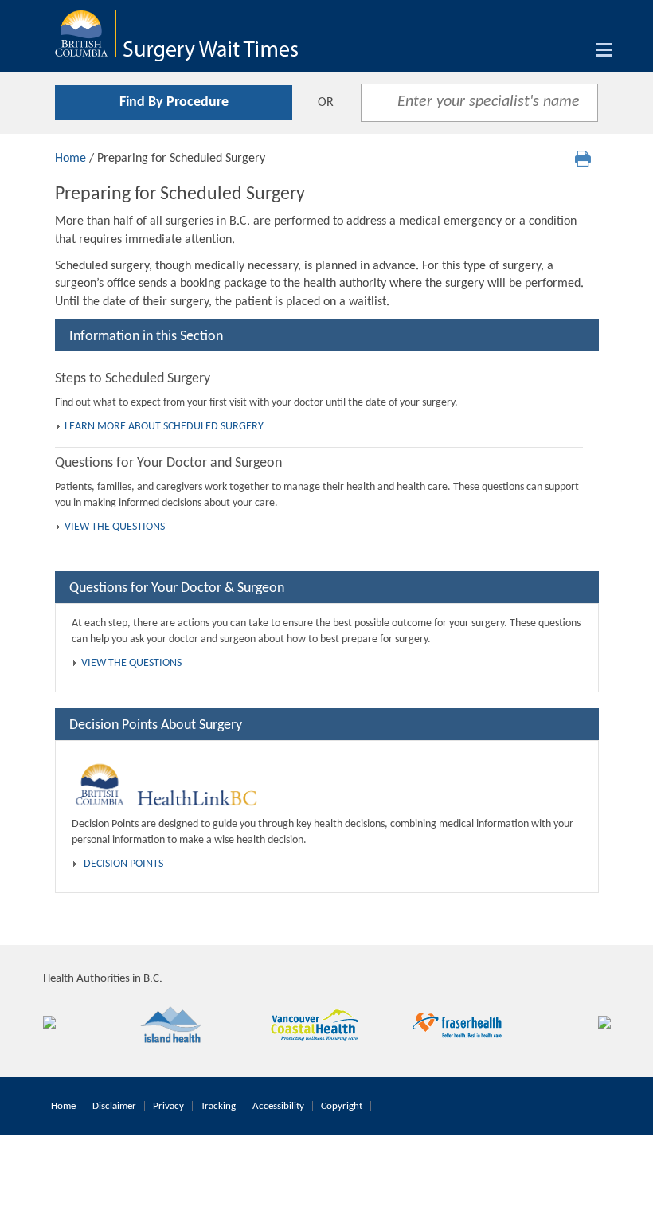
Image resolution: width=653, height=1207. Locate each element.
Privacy (168, 1106)
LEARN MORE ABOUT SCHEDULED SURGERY (164, 427)
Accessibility (278, 1106)
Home (70, 158)
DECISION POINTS (123, 864)
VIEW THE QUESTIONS (115, 527)
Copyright (341, 1106)
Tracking (218, 1106)
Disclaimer (114, 1106)
